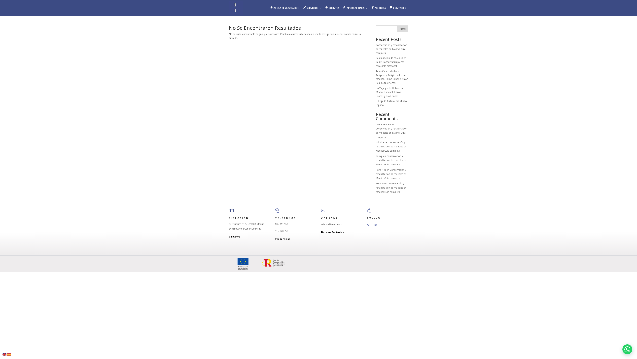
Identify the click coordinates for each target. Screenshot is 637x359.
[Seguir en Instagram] (376, 225)
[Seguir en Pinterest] (368, 225)
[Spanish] (9, 354)
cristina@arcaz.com (331, 224)
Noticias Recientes (332, 232)
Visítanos (234, 236)
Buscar (402, 28)
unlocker (380, 142)
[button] (627, 349)
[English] (4, 354)
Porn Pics (381, 169)
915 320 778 (281, 231)
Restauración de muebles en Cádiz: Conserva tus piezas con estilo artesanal (391, 61)
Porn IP (380, 183)
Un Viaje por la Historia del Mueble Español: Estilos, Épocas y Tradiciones (390, 92)
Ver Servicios (282, 238)
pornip (379, 156)
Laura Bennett (383, 124)
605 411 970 (282, 224)
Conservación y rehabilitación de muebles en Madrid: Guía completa (391, 49)
